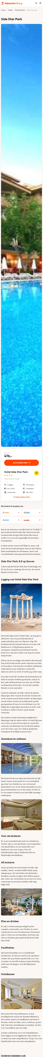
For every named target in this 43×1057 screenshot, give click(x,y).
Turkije (10, 10)
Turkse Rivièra (20, 10)
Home (3, 10)
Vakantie (13, 3)
